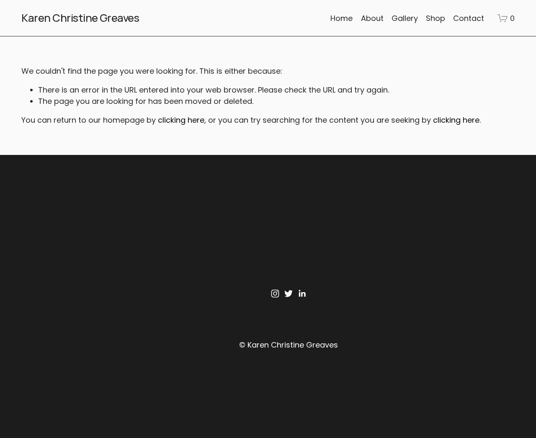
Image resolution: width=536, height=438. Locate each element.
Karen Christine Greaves (80, 17)
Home (341, 18)
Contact (468, 18)
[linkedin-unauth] (302, 293)
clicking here (181, 120)
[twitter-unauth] (288, 293)
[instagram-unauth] (275, 293)
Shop (435, 18)
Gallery (405, 18)
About (372, 18)
